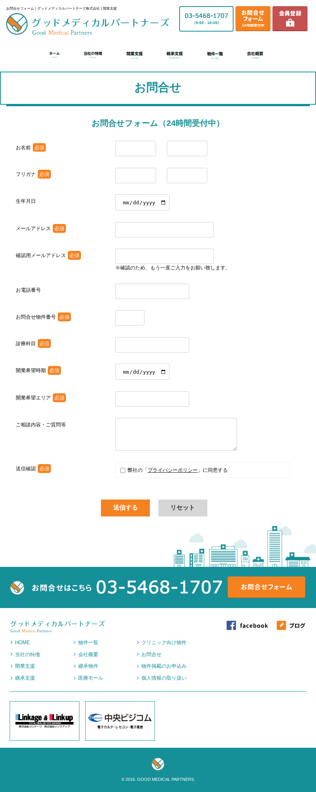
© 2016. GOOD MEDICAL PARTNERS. (158, 779)
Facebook (247, 626)
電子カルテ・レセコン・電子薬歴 (120, 721)
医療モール (90, 678)
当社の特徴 (93, 55)
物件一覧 (215, 55)
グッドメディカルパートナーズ (87, 24)
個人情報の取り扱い (164, 678)
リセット (182, 507)
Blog (291, 626)
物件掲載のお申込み (164, 666)
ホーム (54, 55)
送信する (125, 507)
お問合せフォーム (253, 18)
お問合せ (151, 654)
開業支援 (134, 55)
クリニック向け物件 (164, 642)
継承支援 (174, 55)
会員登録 (290, 18)
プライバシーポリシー (173, 470)
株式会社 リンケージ (44, 721)
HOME (22, 642)
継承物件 (88, 666)
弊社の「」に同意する (177, 470)
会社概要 (255, 55)
